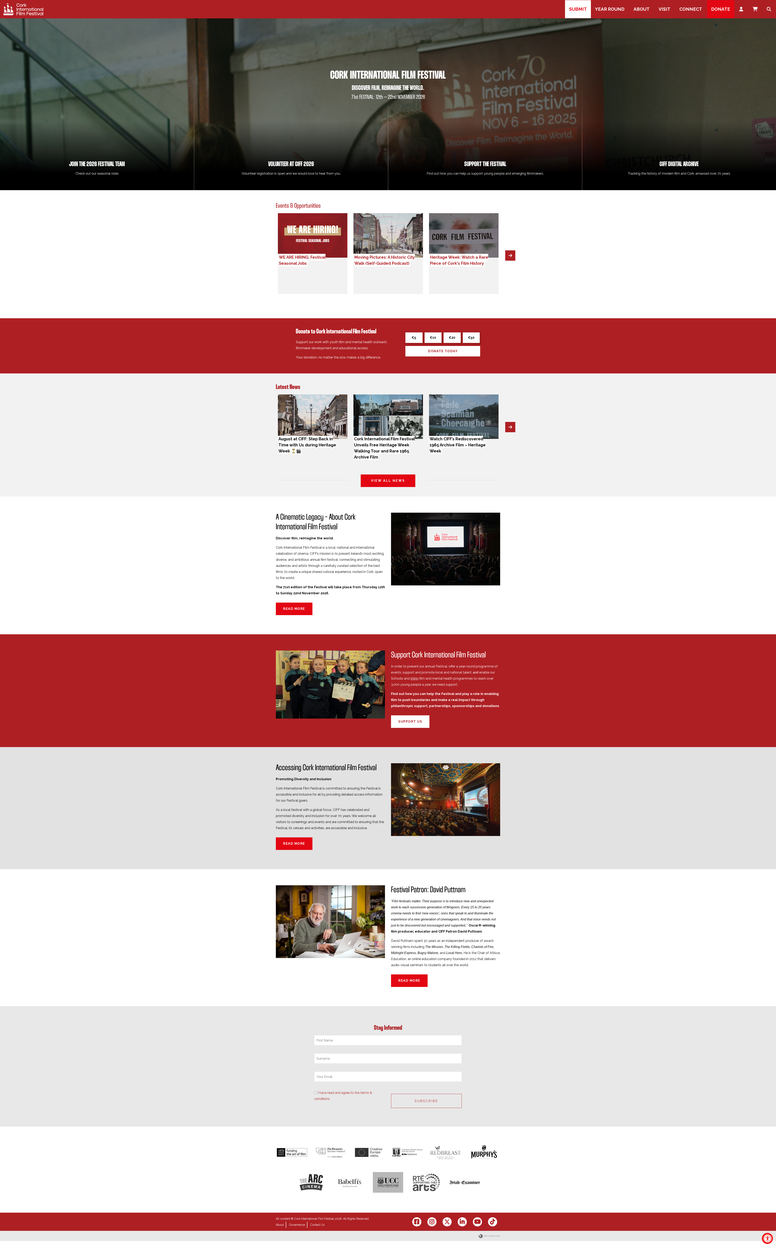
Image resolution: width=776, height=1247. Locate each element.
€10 (433, 337)
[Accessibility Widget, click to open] (767, 1238)
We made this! (492, 1235)
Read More (294, 609)
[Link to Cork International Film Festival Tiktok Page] (492, 1221)
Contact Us (317, 1224)
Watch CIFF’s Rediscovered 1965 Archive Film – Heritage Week (458, 444)
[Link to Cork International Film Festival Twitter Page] (447, 1221)
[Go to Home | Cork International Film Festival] (23, 9)
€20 (452, 337)
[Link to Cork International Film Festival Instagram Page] (431, 1221)
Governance (297, 1224)
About (280, 1224)
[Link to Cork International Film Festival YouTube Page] (477, 1221)
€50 (471, 337)
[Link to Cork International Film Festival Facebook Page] (416, 1221)
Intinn (414, 678)
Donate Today (443, 351)
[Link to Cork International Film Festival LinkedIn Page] (462, 1221)
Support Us (410, 721)
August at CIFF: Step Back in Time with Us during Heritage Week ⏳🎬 (307, 444)
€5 (414, 337)
